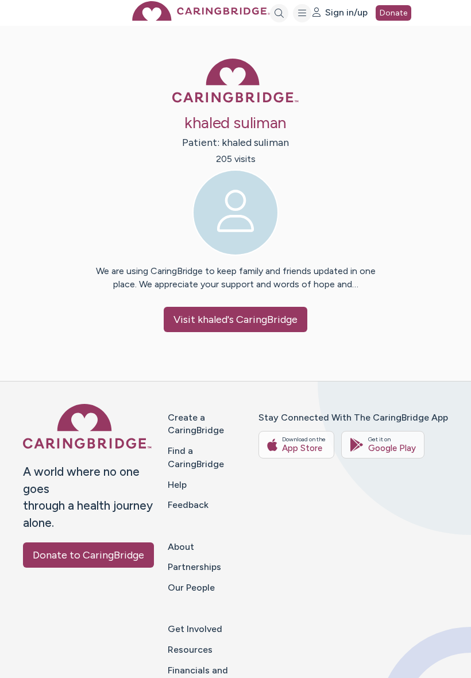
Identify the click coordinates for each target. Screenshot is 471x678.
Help (177, 484)
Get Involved (195, 628)
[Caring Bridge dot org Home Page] (201, 17)
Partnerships (194, 566)
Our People (191, 587)
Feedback (188, 504)
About (181, 546)
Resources (190, 649)
